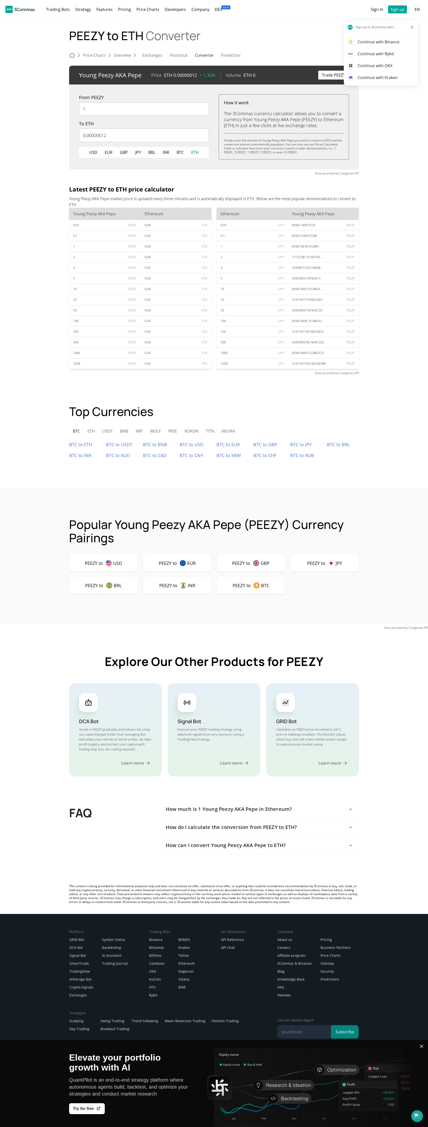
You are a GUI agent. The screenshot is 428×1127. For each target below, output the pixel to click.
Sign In (377, 9)
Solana (183, 979)
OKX (152, 971)
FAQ (280, 987)
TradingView (79, 971)
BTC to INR (80, 455)
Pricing (326, 939)
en (417, 9)
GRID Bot (76, 939)
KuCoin (155, 979)
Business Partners (335, 947)
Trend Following (145, 1020)
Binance (155, 939)
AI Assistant (111, 955)
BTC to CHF (264, 455)
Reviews (284, 995)
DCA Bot (76, 947)
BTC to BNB (155, 444)
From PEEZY (91, 97)
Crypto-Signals (81, 987)
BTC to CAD (154, 455)
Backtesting (111, 947)
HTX (152, 987)
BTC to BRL (338, 444)
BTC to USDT (119, 444)
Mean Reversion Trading (185, 1020)
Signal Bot (77, 955)
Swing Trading (112, 1020)
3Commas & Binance (294, 963)
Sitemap (327, 963)
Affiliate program (291, 955)
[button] (417, 1116)
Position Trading (225, 1020)
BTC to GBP (265, 444)
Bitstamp (156, 947)
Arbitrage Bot (80, 979)
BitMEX (184, 939)
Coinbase (156, 963)
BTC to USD (191, 444)
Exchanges (78, 995)
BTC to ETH (80, 444)
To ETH (86, 124)
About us (284, 939)
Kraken (184, 947)
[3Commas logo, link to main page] (20, 9)
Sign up (397, 9)
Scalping (76, 1020)
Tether (183, 955)
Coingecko (346, 173)
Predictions (330, 979)
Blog (281, 971)
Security (327, 971)
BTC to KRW (228, 455)
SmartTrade (79, 963)
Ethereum (186, 963)
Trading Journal (115, 963)
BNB (182, 987)
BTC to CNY (191, 455)
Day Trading (79, 1028)
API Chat (228, 947)
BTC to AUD (118, 455)
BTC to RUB (302, 455)
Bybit (153, 995)
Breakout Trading (115, 1028)
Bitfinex (155, 955)
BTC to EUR (228, 444)
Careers (283, 947)
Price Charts (331, 955)
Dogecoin (186, 971)
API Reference (232, 939)
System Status (113, 939)
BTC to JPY (301, 444)
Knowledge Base (291, 979)
